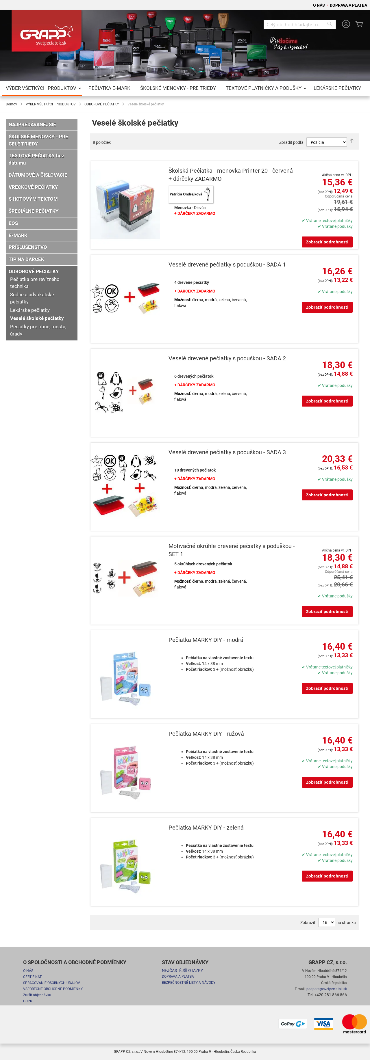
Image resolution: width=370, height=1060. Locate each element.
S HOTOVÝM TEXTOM (33, 199)
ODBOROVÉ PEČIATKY (101, 104)
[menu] (185, 88)
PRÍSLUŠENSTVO (28, 247)
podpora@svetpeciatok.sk (326, 989)
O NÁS (319, 5)
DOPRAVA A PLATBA (348, 5)
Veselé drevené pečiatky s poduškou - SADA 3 (227, 452)
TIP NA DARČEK (26, 259)
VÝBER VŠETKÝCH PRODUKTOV (51, 104)
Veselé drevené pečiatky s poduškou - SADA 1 (227, 264)
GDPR (27, 1001)
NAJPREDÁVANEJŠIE (32, 124)
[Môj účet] (346, 25)
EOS (13, 223)
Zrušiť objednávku (37, 995)
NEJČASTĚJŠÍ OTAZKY (182, 970)
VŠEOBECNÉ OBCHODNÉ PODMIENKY (53, 989)
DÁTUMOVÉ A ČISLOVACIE (38, 175)
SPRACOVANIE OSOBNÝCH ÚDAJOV (51, 983)
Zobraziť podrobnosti (327, 242)
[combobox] (300, 24)
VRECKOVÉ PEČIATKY (33, 187)
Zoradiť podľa (291, 142)
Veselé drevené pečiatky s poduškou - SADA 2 (227, 358)
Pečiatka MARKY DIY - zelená (206, 827)
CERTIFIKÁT (32, 977)
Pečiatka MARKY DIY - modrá (206, 640)
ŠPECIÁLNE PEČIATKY (34, 211)
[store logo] (48, 33)
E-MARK (18, 235)
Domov (11, 104)
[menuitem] (42, 88)
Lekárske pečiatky (30, 310)
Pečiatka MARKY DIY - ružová (206, 734)
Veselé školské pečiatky (37, 318)
